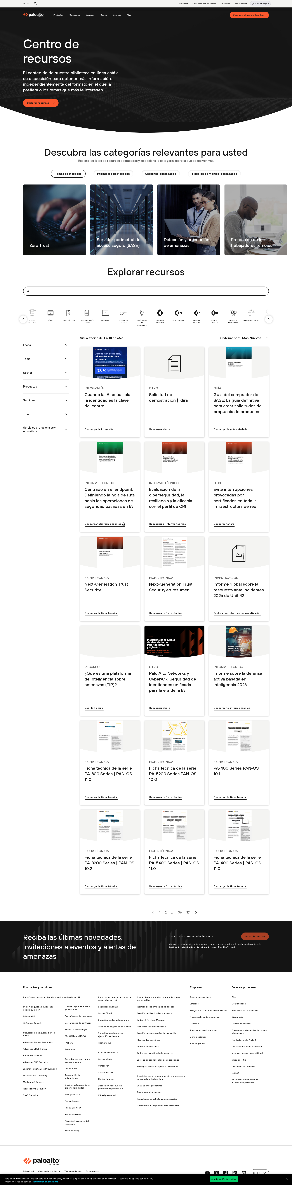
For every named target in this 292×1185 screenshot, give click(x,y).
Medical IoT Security (33, 1082)
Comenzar (183, 3)
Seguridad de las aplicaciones (113, 1020)
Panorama (70, 1049)
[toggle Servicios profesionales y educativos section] (66, 429)
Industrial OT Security (34, 1089)
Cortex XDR (104, 1066)
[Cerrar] (287, 1179)
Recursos (225, 3)
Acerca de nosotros (200, 997)
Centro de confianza (49, 1171)
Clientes (194, 1023)
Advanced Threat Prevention (38, 1042)
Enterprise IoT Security (35, 1075)
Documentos (92, 1171)
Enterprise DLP (72, 1094)
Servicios (90, 15)
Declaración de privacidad (45, 1181)
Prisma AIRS (29, 1016)
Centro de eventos (242, 1023)
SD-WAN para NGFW (75, 1036)
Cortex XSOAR (105, 1072)
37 (188, 912)
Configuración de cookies (223, 1179)
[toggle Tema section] (66, 359)
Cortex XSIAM (105, 1059)
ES (24, 3)
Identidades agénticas (148, 1040)
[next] (269, 319)
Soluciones (75, 15)
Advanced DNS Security (35, 1062)
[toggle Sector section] (66, 372)
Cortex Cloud (105, 1013)
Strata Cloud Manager (76, 1029)
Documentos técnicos (243, 1066)
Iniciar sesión (241, 3)
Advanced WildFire (32, 1055)
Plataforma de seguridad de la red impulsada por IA (51, 997)
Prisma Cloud (104, 1043)
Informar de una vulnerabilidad (247, 1053)
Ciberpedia (237, 1017)
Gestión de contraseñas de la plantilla (156, 1033)
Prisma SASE (71, 1068)
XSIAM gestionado (107, 1095)
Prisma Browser (73, 1108)
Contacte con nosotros (204, 3)
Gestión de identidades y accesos (154, 1013)
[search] (35, 3)
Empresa (117, 15)
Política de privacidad (180, 947)
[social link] (207, 1173)
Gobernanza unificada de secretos (155, 1053)
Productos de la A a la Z (244, 1040)
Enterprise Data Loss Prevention (40, 1069)
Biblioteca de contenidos (245, 1010)
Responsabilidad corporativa (204, 1017)
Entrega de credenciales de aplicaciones (158, 1060)
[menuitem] (36, 15)
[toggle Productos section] (66, 386)
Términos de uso (206, 947)
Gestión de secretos (148, 1046)
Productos (58, 15)
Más (129, 15)
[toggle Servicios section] (66, 400)
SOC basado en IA (108, 1052)
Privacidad (28, 1171)
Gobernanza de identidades (151, 1026)
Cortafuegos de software (78, 1023)
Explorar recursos (38, 102)
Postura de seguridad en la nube (114, 1026)
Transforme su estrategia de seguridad (157, 1099)
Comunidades (239, 1003)
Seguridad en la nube (109, 1007)
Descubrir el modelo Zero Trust (249, 15)
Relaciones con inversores (203, 1030)
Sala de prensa (197, 1043)
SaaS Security (30, 1095)
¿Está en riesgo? (260, 3)
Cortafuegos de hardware (78, 1016)
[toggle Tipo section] (66, 414)
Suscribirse (252, 936)
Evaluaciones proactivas (149, 1085)
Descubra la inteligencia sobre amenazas (158, 1105)
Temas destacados (68, 173)
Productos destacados (113, 173)
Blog (234, 997)
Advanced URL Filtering (35, 1049)
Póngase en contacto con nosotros (208, 1010)
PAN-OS (69, 1043)
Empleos (194, 1003)
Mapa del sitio (239, 1060)
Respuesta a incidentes (149, 1092)
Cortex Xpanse (106, 1079)
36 (180, 912)
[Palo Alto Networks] (33, 15)
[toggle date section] (66, 345)
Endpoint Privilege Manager (151, 1020)
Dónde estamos (198, 1037)
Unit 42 (235, 1073)
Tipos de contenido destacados (214, 173)
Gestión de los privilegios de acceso (156, 1007)
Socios (104, 15)
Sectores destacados (160, 173)
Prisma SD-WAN (73, 1114)
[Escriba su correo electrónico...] (203, 938)
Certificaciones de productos (247, 1046)
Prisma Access (72, 1101)
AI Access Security (32, 1023)
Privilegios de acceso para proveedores (157, 1066)
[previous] (23, 319)
